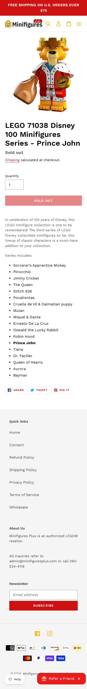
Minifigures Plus (34, 673)
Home (14, 432)
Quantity (12, 176)
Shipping (12, 160)
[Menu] (79, 23)
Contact (16, 445)
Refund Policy (21, 457)
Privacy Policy (21, 482)
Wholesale (18, 507)
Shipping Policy (23, 470)
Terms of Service (24, 495)
